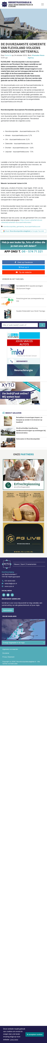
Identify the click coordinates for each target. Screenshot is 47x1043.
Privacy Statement (8, 657)
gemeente (20, 226)
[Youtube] (8, 595)
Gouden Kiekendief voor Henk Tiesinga (30, 311)
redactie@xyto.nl (11, 583)
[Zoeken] (42, 325)
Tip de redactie (25, 272)
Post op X (25, 267)
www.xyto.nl (9, 586)
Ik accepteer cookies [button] (34, 1034)
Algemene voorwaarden (10, 649)
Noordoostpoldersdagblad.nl (20, 2)
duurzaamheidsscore (32, 226)
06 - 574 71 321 (32, 251)
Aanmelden (7, 610)
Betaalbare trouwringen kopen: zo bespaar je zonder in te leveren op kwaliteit (29, 419)
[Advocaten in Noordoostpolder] (8, 442)
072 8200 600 (10, 581)
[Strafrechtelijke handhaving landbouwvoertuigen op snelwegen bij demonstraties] (8, 432)
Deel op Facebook (25, 262)
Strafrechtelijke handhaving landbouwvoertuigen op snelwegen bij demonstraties (31, 430)
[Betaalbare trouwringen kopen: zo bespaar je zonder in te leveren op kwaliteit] (8, 421)
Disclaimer (5, 653)
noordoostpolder (9, 226)
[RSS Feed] (12, 595)
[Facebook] (4, 595)
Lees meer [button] (14, 1040)
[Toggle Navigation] (42, 4)
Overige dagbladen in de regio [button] (14, 643)
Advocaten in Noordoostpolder (28, 439)
